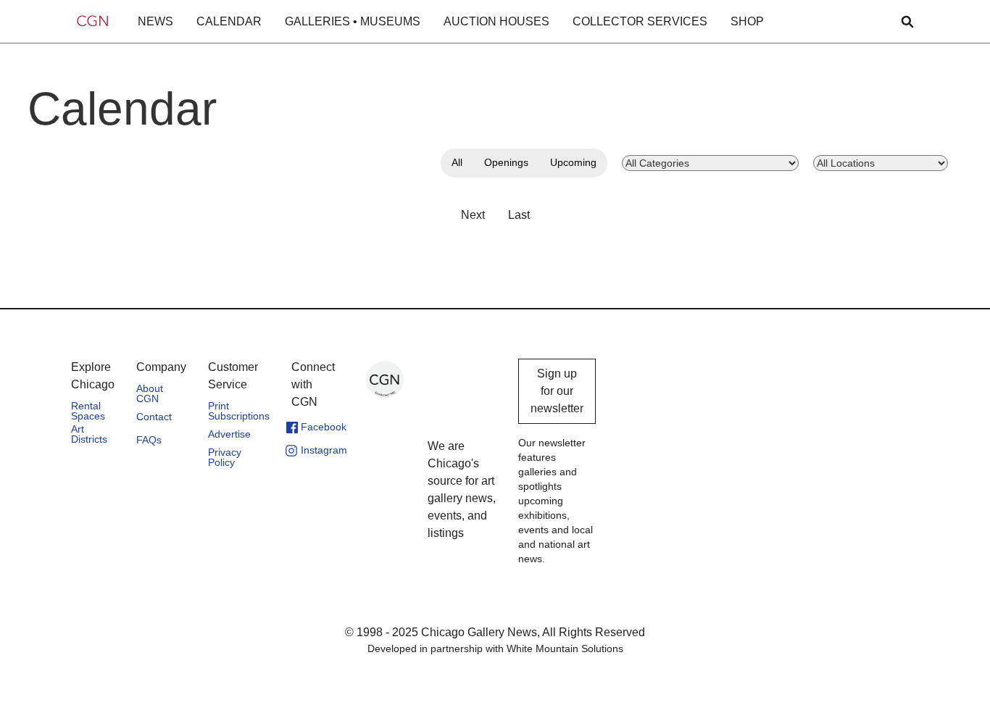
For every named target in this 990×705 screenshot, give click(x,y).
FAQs (149, 440)
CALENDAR (229, 21)
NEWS (155, 21)
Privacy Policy (224, 457)
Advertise (229, 434)
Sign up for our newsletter (557, 390)
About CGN (149, 393)
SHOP (747, 21)
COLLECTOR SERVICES (640, 21)
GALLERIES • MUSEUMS (352, 21)
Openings (506, 162)
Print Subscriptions (239, 411)
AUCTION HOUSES (496, 21)
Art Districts (89, 434)
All (457, 162)
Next (473, 215)
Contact (154, 417)
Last (519, 215)
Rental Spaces (88, 411)
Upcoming (573, 162)
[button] (155, 21)
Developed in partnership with (495, 648)
